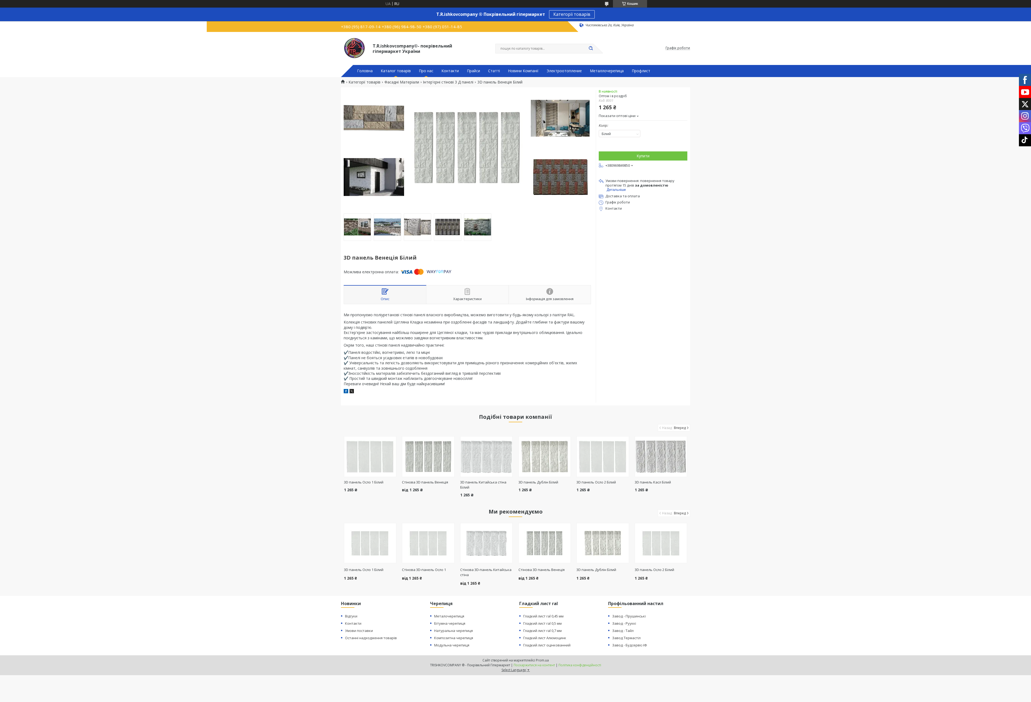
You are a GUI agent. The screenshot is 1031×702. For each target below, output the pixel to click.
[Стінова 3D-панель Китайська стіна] (486, 543)
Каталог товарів (396, 71)
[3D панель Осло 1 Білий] (370, 456)
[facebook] (346, 391)
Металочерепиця (449, 616)
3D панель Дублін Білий (538, 482)
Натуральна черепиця (453, 630)
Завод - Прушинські (629, 616)
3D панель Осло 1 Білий (363, 482)
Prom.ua (542, 660)
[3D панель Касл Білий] (661, 456)
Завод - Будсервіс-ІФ (629, 645)
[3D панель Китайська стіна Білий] (486, 456)
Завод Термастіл (626, 637)
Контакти (450, 71)
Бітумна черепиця (449, 623)
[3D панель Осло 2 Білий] (602, 456)
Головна (365, 71)
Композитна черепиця (453, 637)
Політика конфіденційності (579, 665)
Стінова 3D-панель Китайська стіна (485, 572)
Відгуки (351, 616)
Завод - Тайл (623, 630)
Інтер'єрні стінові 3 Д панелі (448, 82)
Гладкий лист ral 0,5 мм (542, 623)
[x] (352, 391)
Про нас (426, 71)
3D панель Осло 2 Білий (596, 482)
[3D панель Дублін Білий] (544, 456)
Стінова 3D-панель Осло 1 (424, 569)
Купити (643, 155)
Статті (494, 71)
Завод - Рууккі (624, 623)
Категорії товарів (571, 14)
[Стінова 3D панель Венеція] (428, 456)
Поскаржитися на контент (534, 665)
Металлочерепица (607, 71)
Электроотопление (564, 71)
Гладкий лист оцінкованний (547, 645)
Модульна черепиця (451, 645)
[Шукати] (590, 48)
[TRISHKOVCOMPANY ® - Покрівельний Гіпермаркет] (354, 48)
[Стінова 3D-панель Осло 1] (428, 543)
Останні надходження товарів (371, 637)
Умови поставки (359, 630)
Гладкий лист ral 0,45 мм (543, 616)
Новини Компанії (523, 71)
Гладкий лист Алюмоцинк (544, 637)
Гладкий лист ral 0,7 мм (542, 630)
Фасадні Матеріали (401, 82)
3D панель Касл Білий (653, 482)
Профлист (641, 71)
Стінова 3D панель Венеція (425, 482)
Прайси (473, 71)
